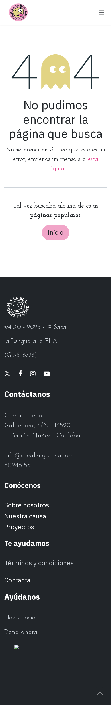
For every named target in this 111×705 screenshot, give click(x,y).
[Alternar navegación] (101, 12)
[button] (100, 693)
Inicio (55, 232)
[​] (7, 374)
